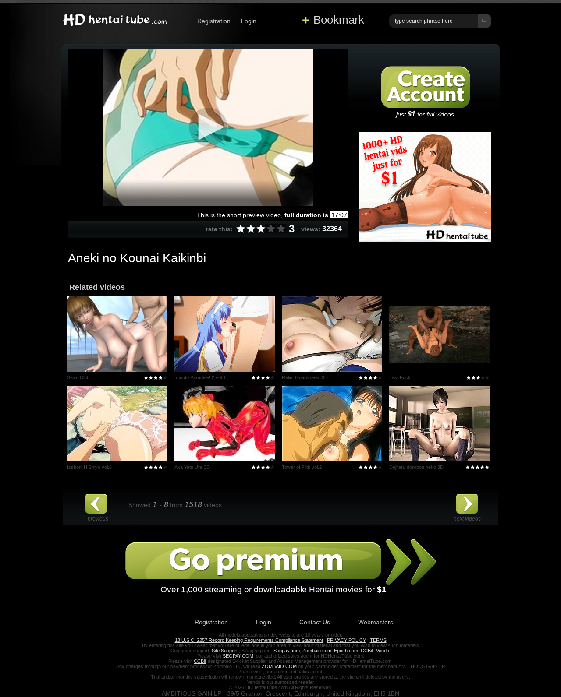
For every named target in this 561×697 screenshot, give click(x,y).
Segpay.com (286, 650)
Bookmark (338, 19)
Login (248, 21)
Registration (214, 21)
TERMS (378, 640)
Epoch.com (346, 650)
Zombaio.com (316, 650)
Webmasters (375, 622)
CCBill (367, 650)
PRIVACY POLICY (346, 640)
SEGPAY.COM (238, 655)
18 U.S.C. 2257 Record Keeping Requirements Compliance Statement (249, 640)
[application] (208, 127)
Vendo (382, 650)
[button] (208, 127)
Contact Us (314, 622)
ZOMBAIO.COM (279, 666)
